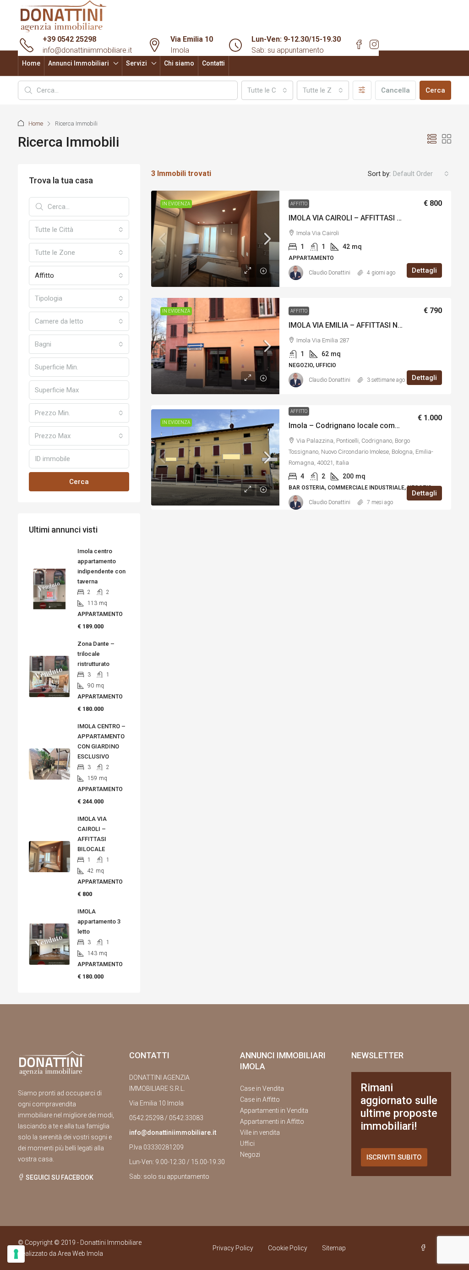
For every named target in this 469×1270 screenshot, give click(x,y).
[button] (431, 139)
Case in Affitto (260, 1099)
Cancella (395, 90)
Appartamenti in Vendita (274, 1110)
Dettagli (424, 270)
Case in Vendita (262, 1088)
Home (31, 63)
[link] (215, 239)
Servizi (136, 63)
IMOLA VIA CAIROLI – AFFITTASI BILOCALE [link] (359, 218)
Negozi (250, 1154)
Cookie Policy (287, 1248)
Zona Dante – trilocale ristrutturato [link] (96, 653)
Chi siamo (179, 63)
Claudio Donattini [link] (329, 272)
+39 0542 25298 (69, 39)
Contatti (213, 63)
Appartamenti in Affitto (272, 1121)
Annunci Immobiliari (78, 63)
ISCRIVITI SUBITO (394, 1157)
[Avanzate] (362, 90)
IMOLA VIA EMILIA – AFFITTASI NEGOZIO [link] (356, 325)
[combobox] (267, 90)
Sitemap (334, 1248)
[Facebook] (425, 1248)
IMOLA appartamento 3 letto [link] (98, 921)
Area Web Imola (80, 1253)
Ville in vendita (260, 1132)
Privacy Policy (233, 1248)
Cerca (435, 90)
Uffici (247, 1143)
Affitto (298, 203)
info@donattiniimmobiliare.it (87, 50)
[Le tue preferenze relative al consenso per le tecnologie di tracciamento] (16, 1254)
